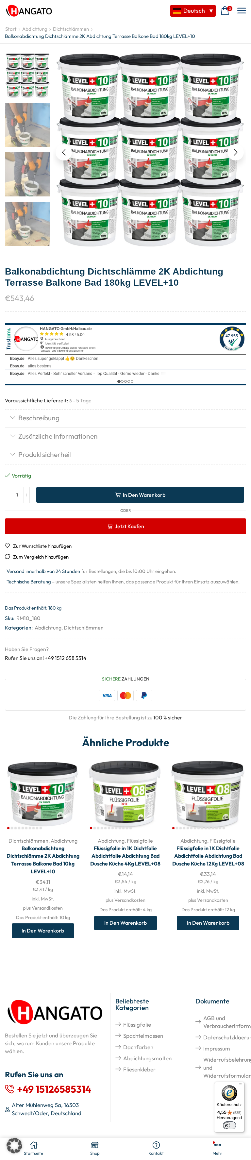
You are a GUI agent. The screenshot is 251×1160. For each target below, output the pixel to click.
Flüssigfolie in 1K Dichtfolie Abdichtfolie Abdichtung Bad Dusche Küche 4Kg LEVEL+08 (125, 856)
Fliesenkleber (139, 1069)
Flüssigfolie (140, 840)
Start (11, 29)
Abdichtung (34, 29)
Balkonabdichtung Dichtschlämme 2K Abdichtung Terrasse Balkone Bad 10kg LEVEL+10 (43, 860)
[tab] (125, 419)
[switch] (229, 1125)
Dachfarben (138, 1047)
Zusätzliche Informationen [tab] (58, 436)
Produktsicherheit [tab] (45, 454)
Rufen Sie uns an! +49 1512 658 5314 (46, 658)
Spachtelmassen (143, 1035)
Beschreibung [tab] (38, 417)
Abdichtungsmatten (147, 1058)
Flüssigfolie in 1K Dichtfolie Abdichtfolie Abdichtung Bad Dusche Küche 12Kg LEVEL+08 (208, 856)
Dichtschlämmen (71, 29)
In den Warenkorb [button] (43, 930)
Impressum (216, 1048)
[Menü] (240, 1085)
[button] (226, 11)
